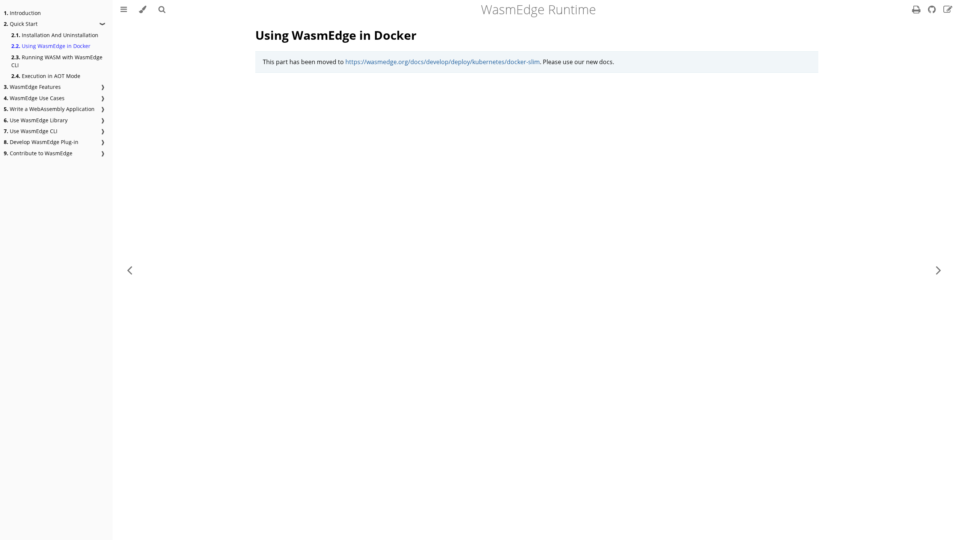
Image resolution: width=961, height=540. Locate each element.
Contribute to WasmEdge (38, 153)
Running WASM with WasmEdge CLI (56, 61)
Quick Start (21, 23)
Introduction (22, 12)
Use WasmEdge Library (36, 120)
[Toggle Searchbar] (162, 9)
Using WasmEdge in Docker (50, 46)
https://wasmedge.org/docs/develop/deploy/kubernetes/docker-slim (442, 62)
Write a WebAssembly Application (49, 108)
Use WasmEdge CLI (30, 131)
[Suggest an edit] (947, 10)
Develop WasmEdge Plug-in (41, 142)
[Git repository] (932, 10)
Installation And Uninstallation (54, 35)
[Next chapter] (938, 270)
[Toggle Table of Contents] (123, 9)
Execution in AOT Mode (45, 76)
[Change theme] (142, 9)
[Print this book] (917, 10)
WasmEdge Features (32, 86)
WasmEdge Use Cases (34, 98)
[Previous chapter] (129, 270)
